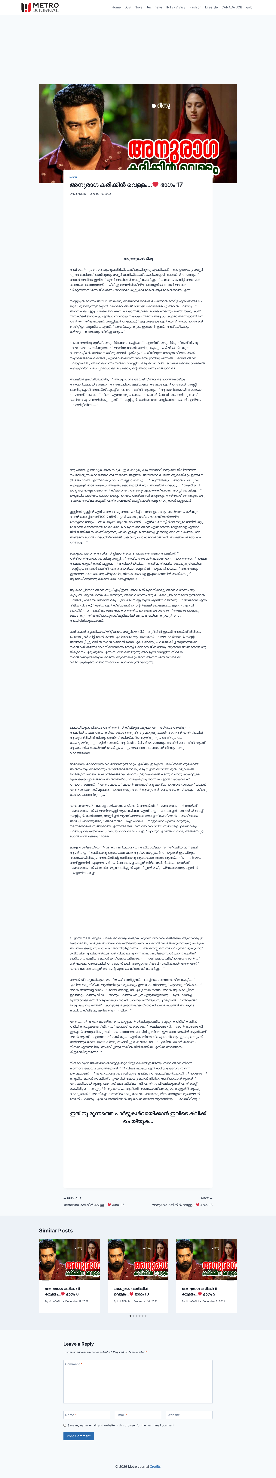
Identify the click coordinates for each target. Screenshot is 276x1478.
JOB (127, 7)
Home (116, 7)
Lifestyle (211, 7)
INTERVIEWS (176, 7)
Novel (139, 7)
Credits (155, 1466)
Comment (73, 1364)
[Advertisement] (138, 56)
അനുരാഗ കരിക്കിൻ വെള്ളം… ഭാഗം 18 (182, 1202)
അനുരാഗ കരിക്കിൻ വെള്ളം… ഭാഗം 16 (93, 1202)
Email (121, 1415)
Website (174, 1415)
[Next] (230, 1276)
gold (249, 7)
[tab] (130, 1316)
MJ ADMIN (79, 193)
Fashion (195, 7)
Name (71, 1415)
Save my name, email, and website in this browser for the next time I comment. (121, 1425)
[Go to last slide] (45, 1276)
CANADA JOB (232, 7)
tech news (155, 7)
